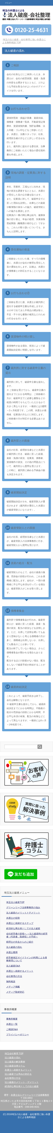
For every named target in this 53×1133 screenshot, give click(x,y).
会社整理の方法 (14, 976)
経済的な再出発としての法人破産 (23, 928)
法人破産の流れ (14, 947)
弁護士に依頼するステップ (19, 923)
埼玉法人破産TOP (15, 902)
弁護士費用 (12, 952)
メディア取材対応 (15, 992)
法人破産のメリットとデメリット (23, 913)
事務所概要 (12, 1019)
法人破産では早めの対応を (18, 1074)
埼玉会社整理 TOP (14, 1053)
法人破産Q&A (13, 966)
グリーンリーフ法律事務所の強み (23, 907)
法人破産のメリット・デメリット (22, 1082)
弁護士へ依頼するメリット (19, 971)
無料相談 (10, 981)
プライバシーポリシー (17, 1034)
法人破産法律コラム (15, 1066)
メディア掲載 (13, 987)
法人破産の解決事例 (15, 1062)
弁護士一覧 (12, 1024)
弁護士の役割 (13, 918)
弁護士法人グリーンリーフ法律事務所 (30, 1095)
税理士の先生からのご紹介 (19, 942)
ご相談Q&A (12, 1029)
